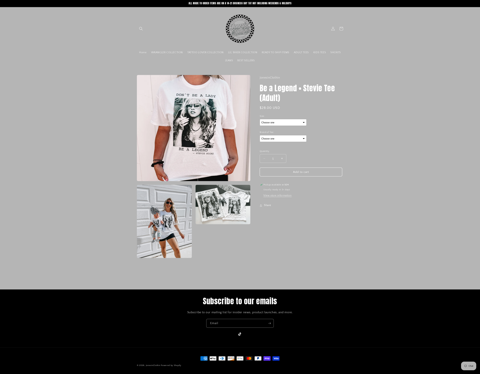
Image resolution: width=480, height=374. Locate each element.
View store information (277, 195)
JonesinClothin (153, 365)
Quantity (264, 151)
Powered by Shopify (171, 365)
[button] (141, 29)
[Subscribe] (269, 323)
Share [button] (267, 205)
